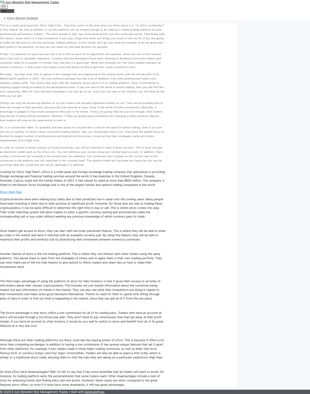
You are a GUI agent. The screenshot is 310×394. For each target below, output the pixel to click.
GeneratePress (94, 392)
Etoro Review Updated (22, 18)
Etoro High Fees (11, 192)
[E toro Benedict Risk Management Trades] (29, 2)
